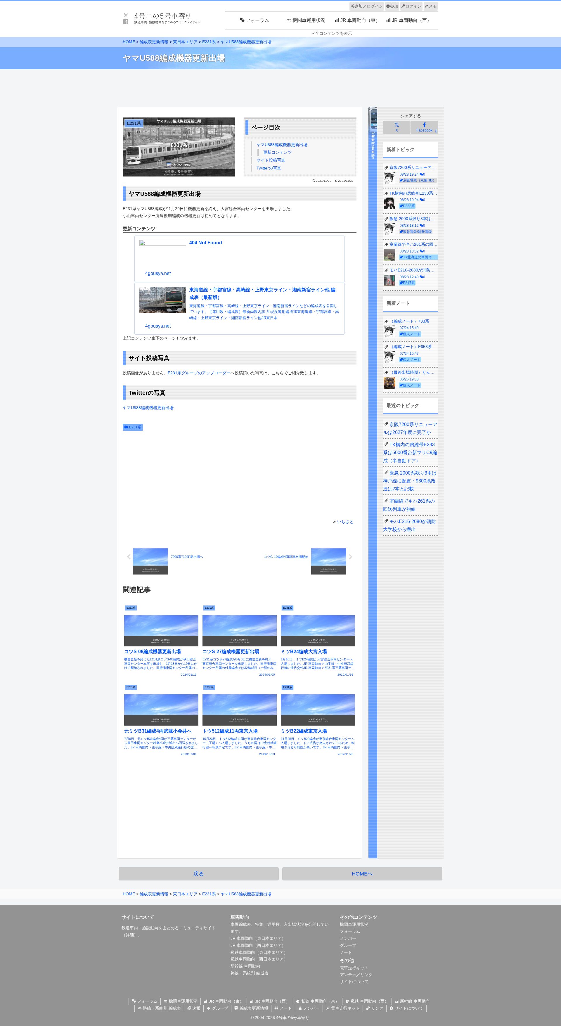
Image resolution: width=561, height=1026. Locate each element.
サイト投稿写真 (271, 160)
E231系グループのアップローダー (199, 373)
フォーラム (350, 931)
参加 (394, 6)
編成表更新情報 (253, 1008)
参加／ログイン (368, 6)
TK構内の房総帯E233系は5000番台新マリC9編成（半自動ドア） (410, 452)
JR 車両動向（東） (226, 1001)
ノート (346, 952)
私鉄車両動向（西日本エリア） (259, 959)
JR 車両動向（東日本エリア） (258, 938)
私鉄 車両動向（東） (319, 1001)
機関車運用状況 (354, 924)
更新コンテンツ (277, 152)
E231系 (135, 427)
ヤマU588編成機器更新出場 (282, 144)
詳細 (130, 934)
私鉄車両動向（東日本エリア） (259, 952)
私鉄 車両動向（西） (369, 1001)
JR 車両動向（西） (272, 1001)
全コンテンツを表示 (333, 33)
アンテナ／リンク (356, 974)
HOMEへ (362, 874)
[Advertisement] (280, 86)
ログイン (413, 6)
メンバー (348, 938)
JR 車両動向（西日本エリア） (258, 945)
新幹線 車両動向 (245, 966)
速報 (195, 1008)
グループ (348, 945)
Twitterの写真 (269, 168)
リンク (376, 1008)
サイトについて (354, 981)
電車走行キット (354, 968)
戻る (198, 874)
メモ (433, 6)
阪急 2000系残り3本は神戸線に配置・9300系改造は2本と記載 (410, 480)
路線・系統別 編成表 (250, 973)
